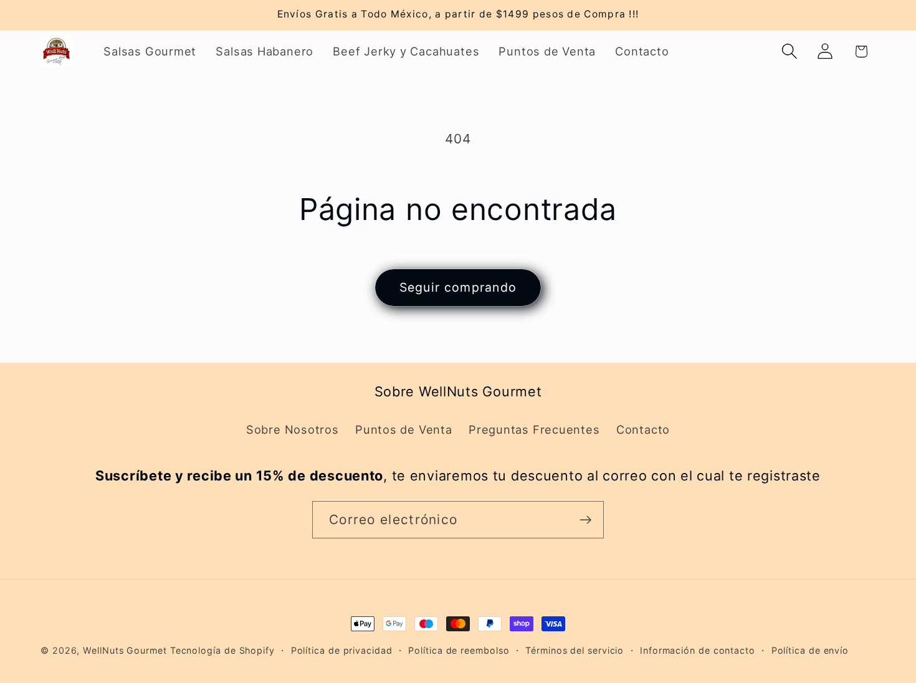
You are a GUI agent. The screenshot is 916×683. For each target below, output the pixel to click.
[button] (790, 51)
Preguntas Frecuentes (534, 429)
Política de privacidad (342, 650)
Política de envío (810, 650)
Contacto (643, 429)
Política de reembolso (458, 650)
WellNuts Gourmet (125, 650)
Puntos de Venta (403, 429)
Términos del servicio (574, 650)
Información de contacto (697, 650)
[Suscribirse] (585, 520)
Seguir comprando (458, 287)
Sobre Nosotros (292, 429)
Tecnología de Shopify (222, 650)
